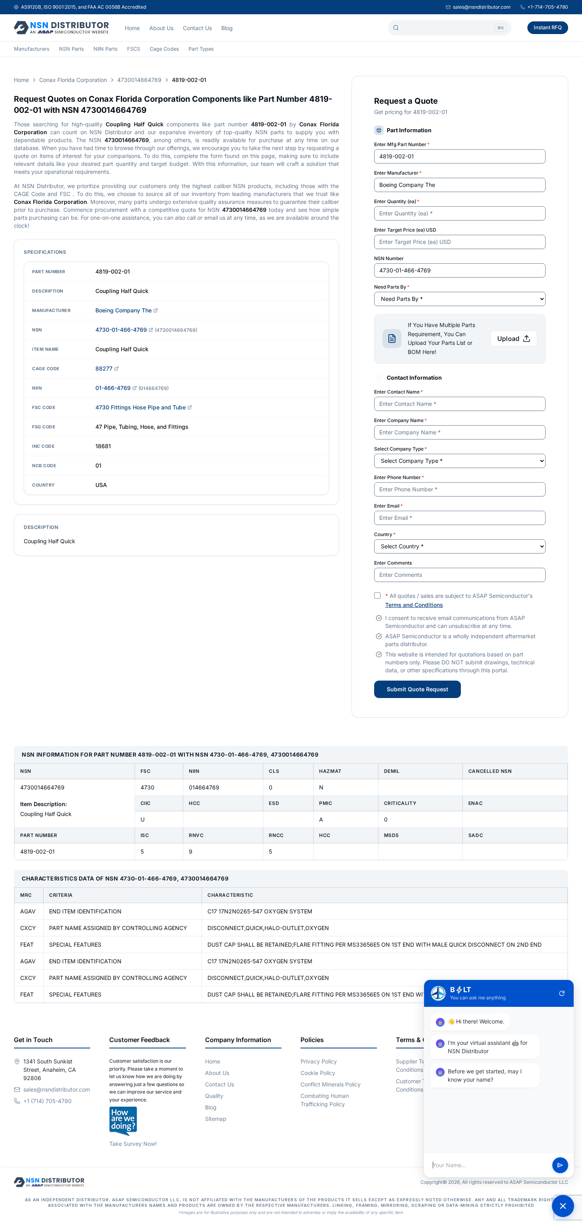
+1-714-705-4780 (547, 7)
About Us (161, 28)
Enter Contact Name (398, 392)
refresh (562, 993)
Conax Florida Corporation (73, 79)
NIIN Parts (105, 49)
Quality (214, 1095)
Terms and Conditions (414, 604)
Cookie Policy (318, 1072)
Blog (227, 28)
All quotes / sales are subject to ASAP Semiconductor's (459, 600)
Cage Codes (164, 49)
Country (385, 534)
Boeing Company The (123, 310)
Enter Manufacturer (398, 173)
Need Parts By (391, 287)
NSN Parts (71, 49)
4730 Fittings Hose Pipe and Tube (140, 407)
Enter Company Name (400, 420)
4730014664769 (139, 79)
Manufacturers (31, 49)
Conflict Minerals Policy (331, 1084)
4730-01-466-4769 (121, 329)
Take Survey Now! (133, 1143)
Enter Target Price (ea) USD (405, 230)
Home (132, 28)
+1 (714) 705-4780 (47, 1101)
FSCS (133, 49)
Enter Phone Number (399, 477)
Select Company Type (400, 449)
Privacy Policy (319, 1061)
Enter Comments (393, 563)
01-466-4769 (113, 387)
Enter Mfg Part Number (402, 144)
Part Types (201, 49)
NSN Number (389, 258)
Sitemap (215, 1118)
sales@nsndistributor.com (482, 7)
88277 (103, 368)
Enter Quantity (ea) (396, 201)
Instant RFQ (548, 27)
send (560, 1165)
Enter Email (388, 506)
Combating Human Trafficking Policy (325, 1099)
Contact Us (197, 28)
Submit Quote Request (417, 689)
